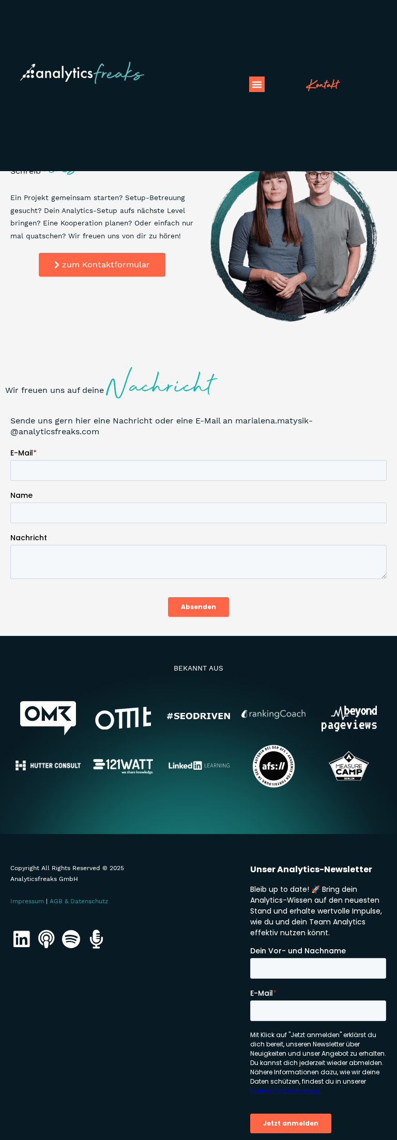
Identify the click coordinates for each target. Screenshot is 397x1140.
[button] (257, 84)
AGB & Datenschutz (79, 901)
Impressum (27, 901)
